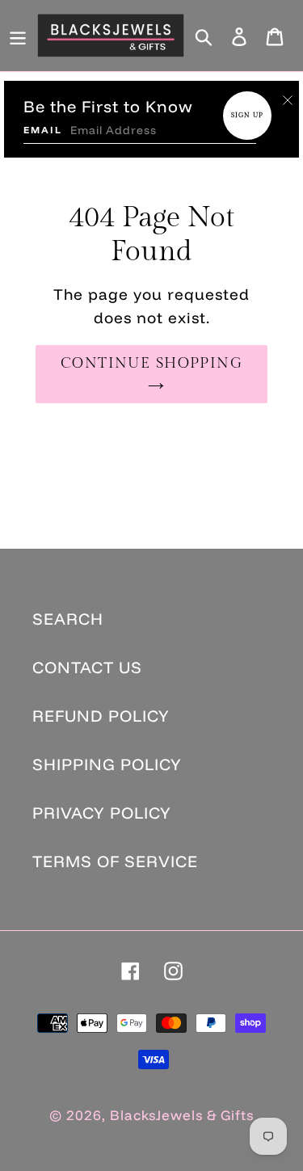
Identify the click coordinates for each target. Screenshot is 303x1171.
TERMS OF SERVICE (115, 861)
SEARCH (67, 619)
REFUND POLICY (101, 716)
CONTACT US (87, 667)
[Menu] (18, 35)
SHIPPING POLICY (107, 764)
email (42, 130)
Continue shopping (151, 363)
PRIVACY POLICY (101, 812)
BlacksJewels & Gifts (182, 1114)
